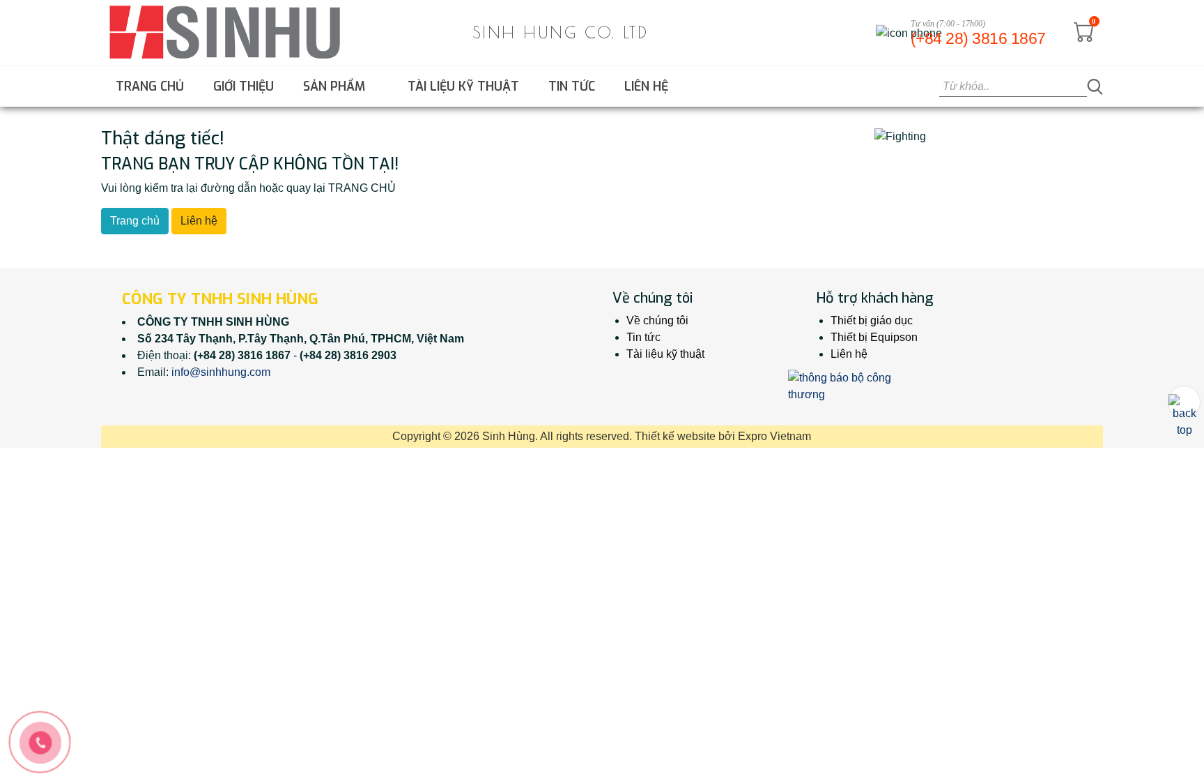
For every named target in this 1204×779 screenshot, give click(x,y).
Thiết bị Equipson (874, 337)
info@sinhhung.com (220, 372)
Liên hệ (646, 86)
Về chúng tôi (657, 320)
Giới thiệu (243, 86)
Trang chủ (150, 86)
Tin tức (571, 86)
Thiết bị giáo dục (872, 320)
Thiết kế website (675, 436)
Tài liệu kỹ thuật (463, 86)
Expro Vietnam (774, 436)
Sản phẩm (336, 86)
